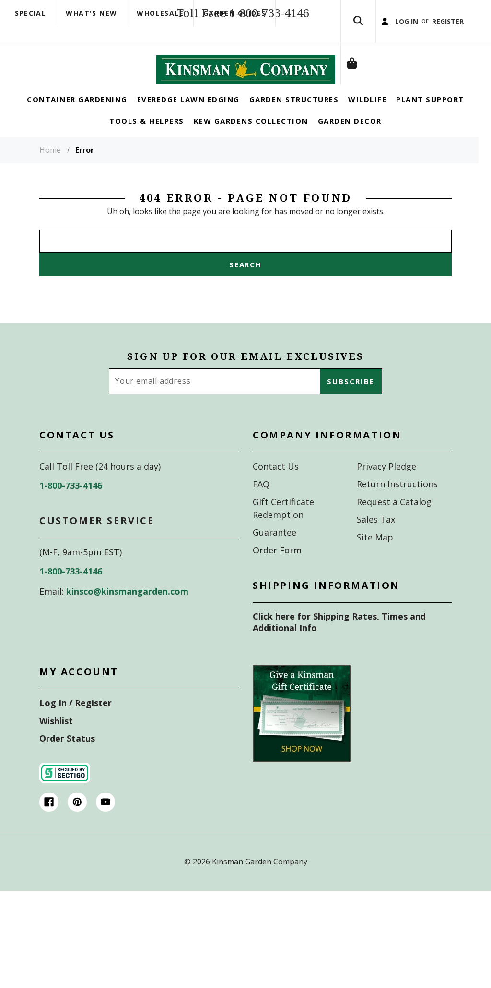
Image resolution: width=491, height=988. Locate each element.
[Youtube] (105, 822)
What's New (91, 13)
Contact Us (276, 487)
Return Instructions (397, 504)
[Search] (358, 31)
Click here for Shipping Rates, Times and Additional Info (339, 642)
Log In (375, 94)
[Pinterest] (77, 822)
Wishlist (56, 741)
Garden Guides (234, 13)
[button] (302, 734)
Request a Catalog (394, 522)
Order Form (277, 570)
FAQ (261, 504)
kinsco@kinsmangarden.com (127, 612)
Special (31, 13)
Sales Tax (376, 540)
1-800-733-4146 (70, 506)
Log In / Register (75, 723)
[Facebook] (48, 822)
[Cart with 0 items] (358, 157)
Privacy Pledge (386, 487)
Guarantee (274, 553)
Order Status (67, 759)
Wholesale (160, 13)
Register (426, 94)
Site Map (375, 557)
